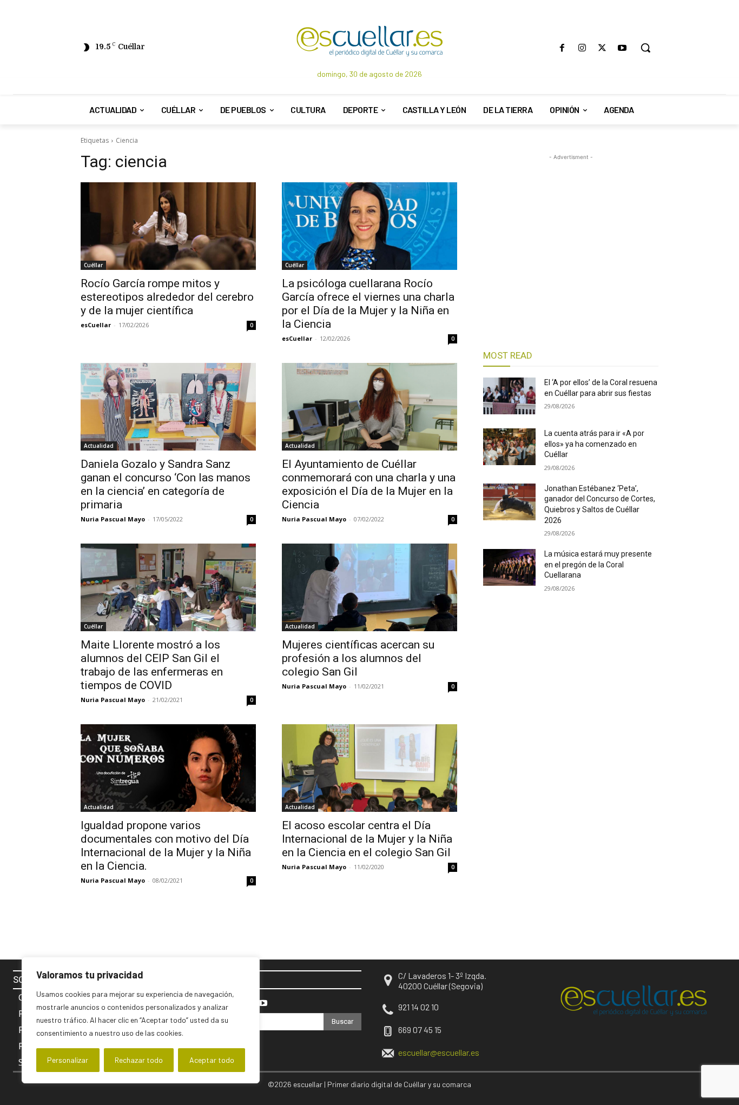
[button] (645, 48)
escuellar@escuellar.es (438, 1052)
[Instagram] (582, 48)
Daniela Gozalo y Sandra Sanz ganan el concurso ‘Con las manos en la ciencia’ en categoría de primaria (165, 484)
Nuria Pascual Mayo (113, 519)
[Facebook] (562, 48)
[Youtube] (622, 48)
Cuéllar (93, 265)
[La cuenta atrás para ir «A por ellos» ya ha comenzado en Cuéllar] (509, 446)
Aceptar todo (211, 1059)
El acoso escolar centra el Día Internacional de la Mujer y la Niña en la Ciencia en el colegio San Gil (367, 839)
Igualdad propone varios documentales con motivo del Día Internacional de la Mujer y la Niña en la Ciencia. (166, 845)
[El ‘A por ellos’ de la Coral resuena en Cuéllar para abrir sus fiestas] (509, 396)
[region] (141, 1020)
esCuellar (96, 325)
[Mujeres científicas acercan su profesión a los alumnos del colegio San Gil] (369, 587)
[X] (602, 48)
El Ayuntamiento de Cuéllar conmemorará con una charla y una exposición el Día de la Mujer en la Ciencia (369, 484)
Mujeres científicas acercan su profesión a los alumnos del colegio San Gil (358, 658)
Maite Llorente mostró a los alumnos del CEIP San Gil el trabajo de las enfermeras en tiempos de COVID (152, 665)
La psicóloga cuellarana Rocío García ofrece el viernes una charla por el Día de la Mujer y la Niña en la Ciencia (368, 303)
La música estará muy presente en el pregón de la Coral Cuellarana (598, 564)
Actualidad (99, 445)
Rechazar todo (139, 1059)
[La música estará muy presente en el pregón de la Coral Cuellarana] (509, 567)
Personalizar (67, 1059)
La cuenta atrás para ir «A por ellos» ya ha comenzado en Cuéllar (594, 444)
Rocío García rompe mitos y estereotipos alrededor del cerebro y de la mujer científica (167, 297)
